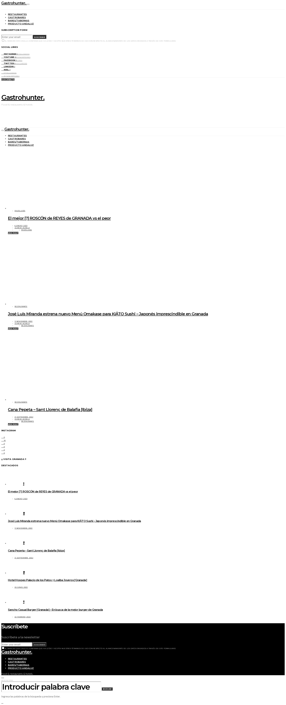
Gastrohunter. (14, 3)
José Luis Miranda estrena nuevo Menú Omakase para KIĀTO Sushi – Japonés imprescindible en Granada (108, 313)
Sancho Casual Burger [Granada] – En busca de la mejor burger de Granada (55, 609)
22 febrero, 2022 (23, 617)
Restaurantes (17, 14)
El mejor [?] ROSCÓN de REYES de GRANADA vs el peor (59, 218)
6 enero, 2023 (21, 226)
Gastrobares (17, 17)
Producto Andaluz (21, 23)
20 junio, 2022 (21, 587)
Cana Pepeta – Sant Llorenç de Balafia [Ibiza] (50, 409)
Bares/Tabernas (18, 20)
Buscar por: (7, 680)
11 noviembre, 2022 (24, 321)
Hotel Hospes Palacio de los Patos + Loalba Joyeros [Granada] (47, 580)
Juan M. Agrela (22, 228)
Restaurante (21, 306)
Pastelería (20, 211)
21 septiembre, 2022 (24, 417)
